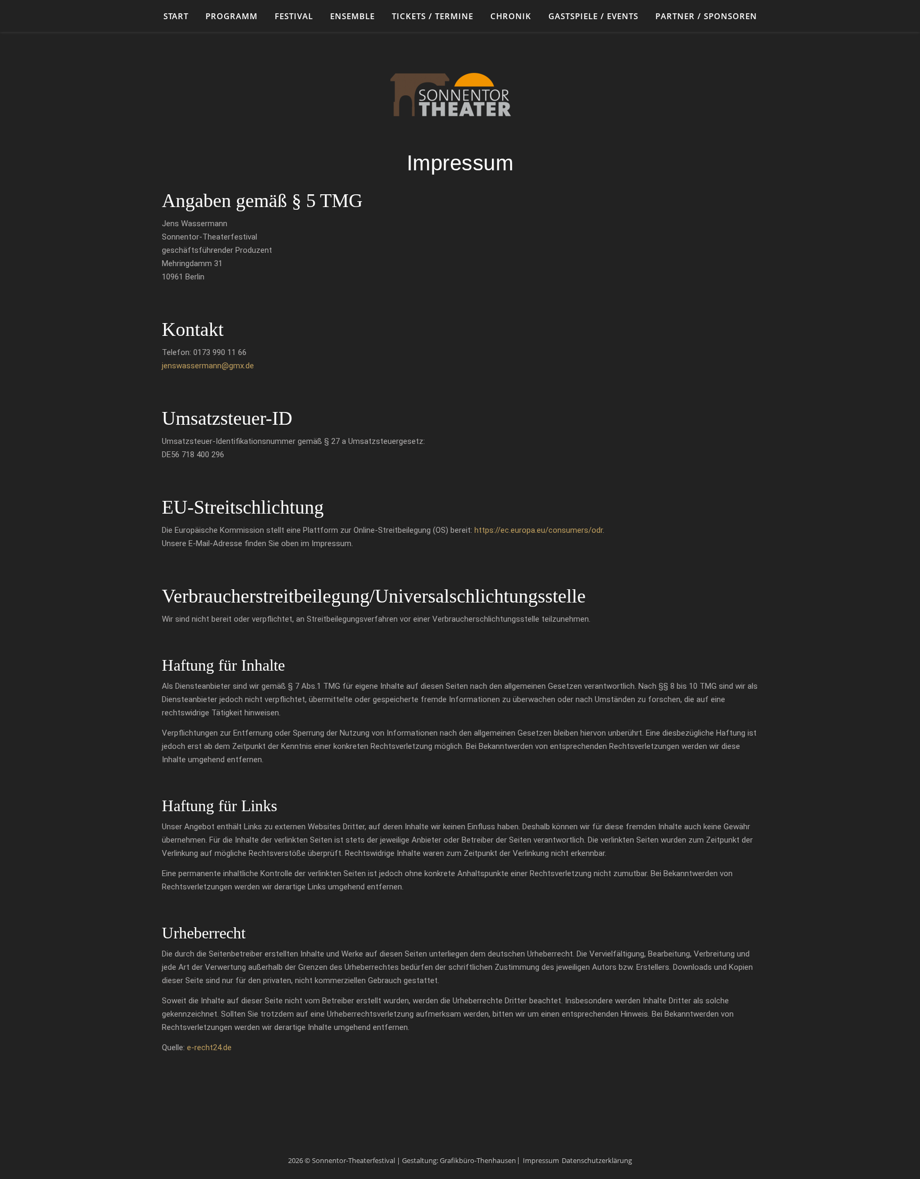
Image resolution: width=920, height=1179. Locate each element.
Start (175, 16)
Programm (232, 16)
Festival (294, 16)
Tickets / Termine (432, 16)
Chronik (510, 16)
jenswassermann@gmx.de (208, 365)
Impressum (541, 1160)
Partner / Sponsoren (706, 16)
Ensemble (352, 16)
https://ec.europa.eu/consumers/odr (538, 530)
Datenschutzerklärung (597, 1160)
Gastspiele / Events (593, 16)
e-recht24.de (209, 1047)
